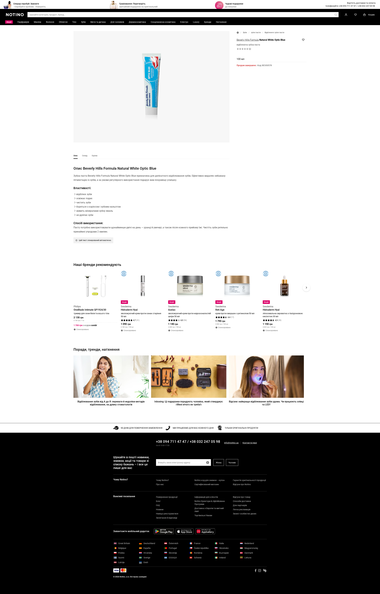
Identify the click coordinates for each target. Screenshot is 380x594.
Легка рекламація (241, 509)
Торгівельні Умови (203, 515)
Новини (159, 509)
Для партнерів (240, 505)
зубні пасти (256, 32)
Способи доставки (242, 501)
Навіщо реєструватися (167, 513)
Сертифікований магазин (206, 484)
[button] (151, 86)
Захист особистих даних (244, 513)
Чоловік (232, 462)
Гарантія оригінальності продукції (249, 480)
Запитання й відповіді (166, 518)
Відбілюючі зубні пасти (274, 32)
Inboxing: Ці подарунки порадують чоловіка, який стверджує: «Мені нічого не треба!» (188, 403)
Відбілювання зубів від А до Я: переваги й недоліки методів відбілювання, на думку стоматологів (111, 403)
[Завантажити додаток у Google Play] (164, 531)
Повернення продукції (166, 497)
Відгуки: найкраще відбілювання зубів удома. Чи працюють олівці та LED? (266, 403)
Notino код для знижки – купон (209, 480)
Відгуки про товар (241, 497)
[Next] (306, 287)
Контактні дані (250, 443)
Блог (158, 501)
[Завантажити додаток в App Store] (185, 531)
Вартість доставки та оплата (361, 3)
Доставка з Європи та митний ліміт (209, 509)
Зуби (245, 32)
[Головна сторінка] (238, 32)
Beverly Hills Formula (248, 39)
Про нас (160, 484)
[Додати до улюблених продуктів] (303, 40)
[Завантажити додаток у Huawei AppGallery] (205, 531)
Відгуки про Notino (242, 484)
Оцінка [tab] (94, 156)
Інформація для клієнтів (206, 497)
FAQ (158, 505)
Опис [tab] (75, 156)
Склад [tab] (84, 156)
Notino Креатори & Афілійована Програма (209, 502)
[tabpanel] (151, 208)
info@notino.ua (231, 443)
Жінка (218, 462)
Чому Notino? (162, 480)
